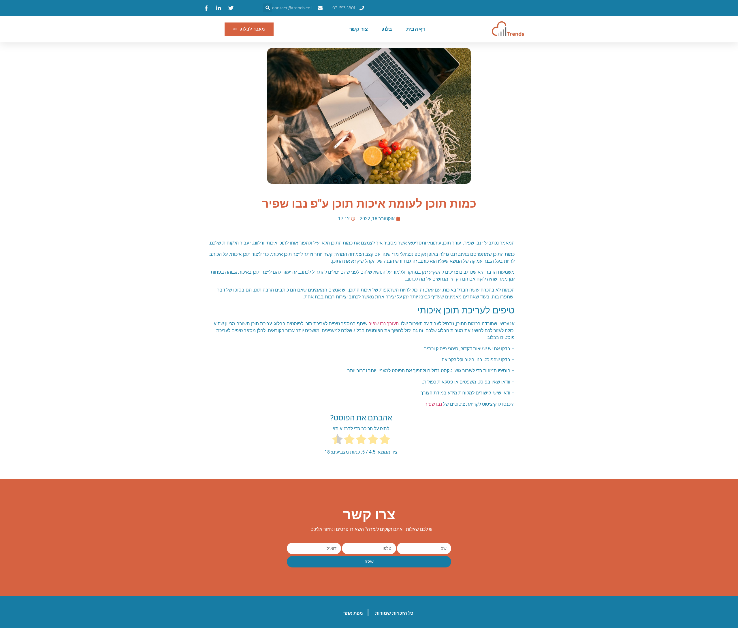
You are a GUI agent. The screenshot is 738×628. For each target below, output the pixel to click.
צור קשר (358, 29)
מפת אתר (353, 613)
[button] (267, 7)
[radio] (384, 440)
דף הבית (415, 29)
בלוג (387, 29)
